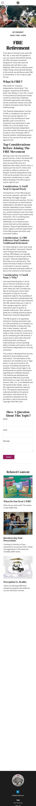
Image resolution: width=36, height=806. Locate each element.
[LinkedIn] (17, 791)
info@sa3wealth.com (18, 795)
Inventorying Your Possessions (13, 539)
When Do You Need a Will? (17, 501)
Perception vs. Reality (15, 582)
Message (6, 441)
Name (5, 419)
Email (5, 430)
